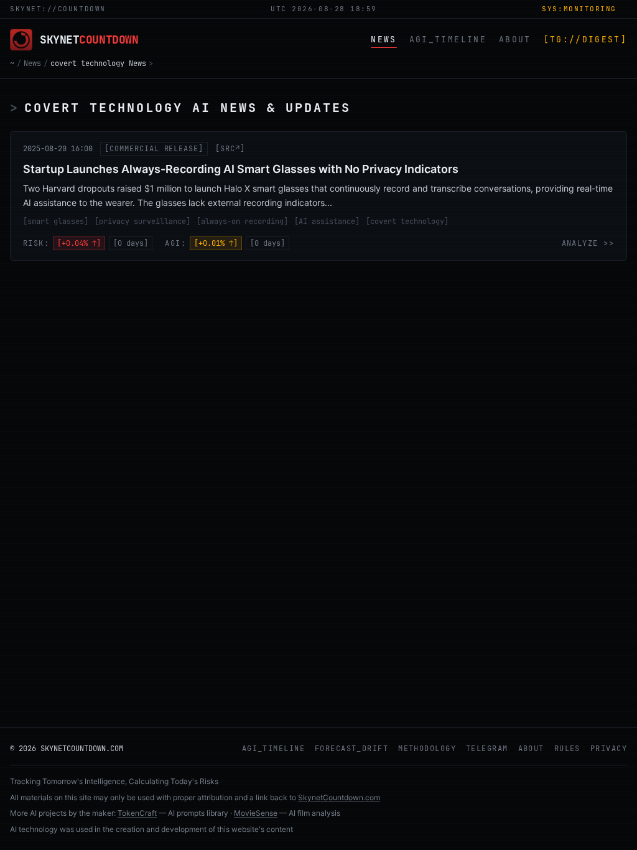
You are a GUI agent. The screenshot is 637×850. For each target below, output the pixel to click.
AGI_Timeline (273, 749)
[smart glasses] (55, 222)
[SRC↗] (230, 149)
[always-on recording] (242, 222)
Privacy (608, 749)
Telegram (487, 749)
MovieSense (255, 813)
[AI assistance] (327, 222)
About (531, 749)
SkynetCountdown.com (339, 797)
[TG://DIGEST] (585, 39)
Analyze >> (588, 243)
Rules (567, 749)
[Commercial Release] (154, 149)
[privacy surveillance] (142, 222)
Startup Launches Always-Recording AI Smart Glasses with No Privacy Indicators (240, 168)
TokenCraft (137, 813)
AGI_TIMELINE (447, 39)
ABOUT (515, 39)
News (32, 63)
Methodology (427, 749)
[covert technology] (407, 222)
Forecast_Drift (351, 749)
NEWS (383, 39)
